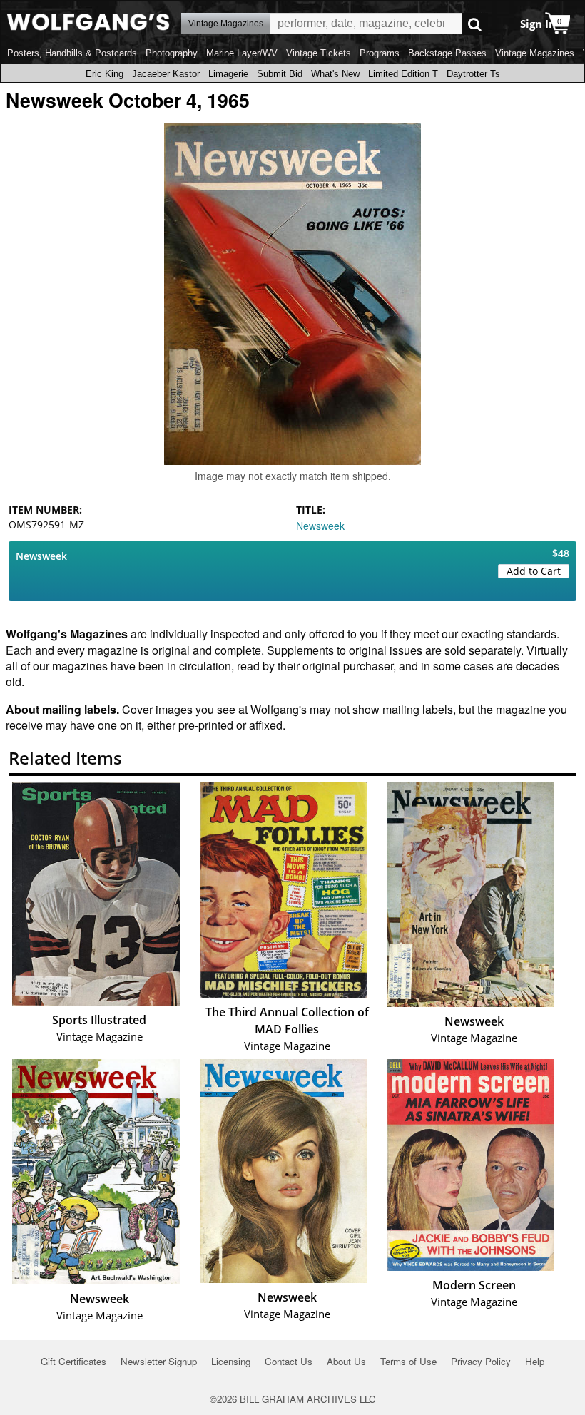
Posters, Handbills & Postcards (72, 53)
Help (534, 1361)
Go (475, 24)
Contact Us (288, 1361)
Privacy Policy (481, 1361)
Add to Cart (534, 571)
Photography (172, 53)
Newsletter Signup (159, 1361)
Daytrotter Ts (473, 73)
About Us (346, 1361)
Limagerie (228, 73)
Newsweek (320, 526)
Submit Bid (279, 73)
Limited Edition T (403, 73)
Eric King (104, 73)
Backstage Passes (447, 53)
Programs (380, 53)
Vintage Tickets (318, 53)
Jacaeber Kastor (166, 73)
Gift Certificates (73, 1361)
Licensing (230, 1361)
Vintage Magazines (534, 53)
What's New (335, 73)
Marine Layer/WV (242, 53)
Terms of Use (408, 1361)
